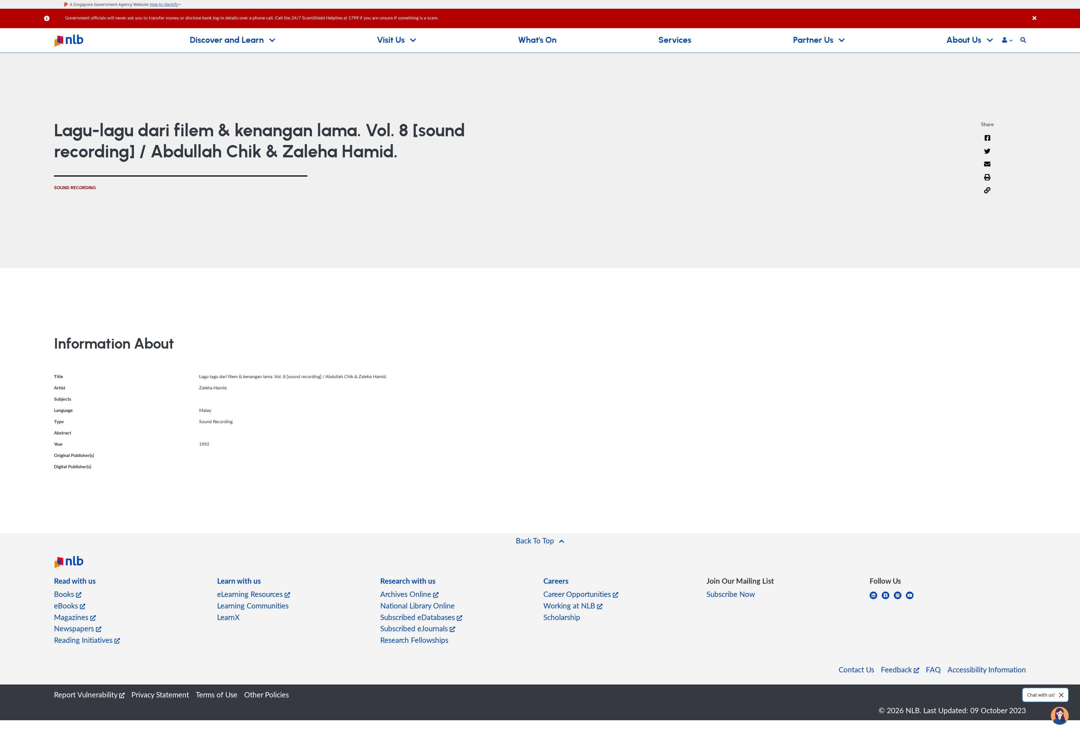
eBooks (67, 605)
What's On (537, 40)
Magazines (72, 617)
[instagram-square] (900, 599)
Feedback (897, 669)
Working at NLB (570, 605)
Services (674, 40)
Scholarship (561, 617)
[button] (1007, 40)
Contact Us (856, 669)
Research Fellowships (414, 640)
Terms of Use (216, 694)
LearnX (228, 617)
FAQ (933, 669)
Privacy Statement (160, 694)
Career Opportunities (578, 594)
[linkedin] (876, 599)
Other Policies (266, 694)
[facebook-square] (888, 599)
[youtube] (912, 599)
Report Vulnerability (86, 694)
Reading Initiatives (84, 640)
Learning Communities (253, 605)
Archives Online (406, 594)
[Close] (1055, 15)
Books (65, 594)
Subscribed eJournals (415, 628)
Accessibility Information (987, 669)
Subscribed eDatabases (418, 617)
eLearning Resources (251, 594)
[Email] (987, 167)
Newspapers (75, 628)
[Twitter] (987, 154)
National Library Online (417, 605)
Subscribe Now (730, 594)
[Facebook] (987, 141)
